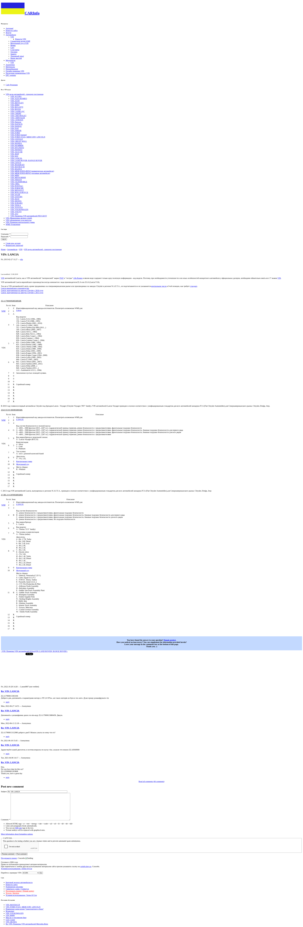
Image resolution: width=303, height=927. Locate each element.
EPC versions (11, 75)
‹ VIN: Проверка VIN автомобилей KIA (17, 651)
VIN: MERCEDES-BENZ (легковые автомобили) (30, 173)
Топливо (13, 52)
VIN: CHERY (15, 113)
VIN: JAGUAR (16, 152)
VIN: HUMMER (16, 146)
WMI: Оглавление (13, 224)
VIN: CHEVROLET (18, 116)
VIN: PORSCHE (17, 188)
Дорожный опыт (17, 56)
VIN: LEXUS (15, 163)
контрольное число (159, 286)
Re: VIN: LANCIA (10, 691)
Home (3, 249)
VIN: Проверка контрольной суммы (20, 222)
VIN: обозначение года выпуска (18, 220)
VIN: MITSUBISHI (18, 178)
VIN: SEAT (14, 199)
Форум (8, 33)
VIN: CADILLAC (17, 111)
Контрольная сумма (24, 461)
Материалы (10, 67)
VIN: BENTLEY (17, 103)
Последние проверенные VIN (18, 73)
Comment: (5, 820)
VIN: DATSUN (16, 124)
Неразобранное (12, 69)
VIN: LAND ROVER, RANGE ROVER (26, 160)
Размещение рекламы (14, 887)
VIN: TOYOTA (16, 207)
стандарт (193, 286)
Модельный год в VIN (19, 43)
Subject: (4, 792)
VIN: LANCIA (16, 158)
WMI (3, 311)
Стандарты (14, 50)
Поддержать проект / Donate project (20, 891)
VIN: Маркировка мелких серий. (19, 218)
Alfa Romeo (77, 278)
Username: (5, 234)
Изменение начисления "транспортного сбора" (25, 909)
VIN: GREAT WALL (18, 141)
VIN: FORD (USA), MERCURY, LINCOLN (27, 137)
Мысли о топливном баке (16, 918)
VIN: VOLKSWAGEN (19, 210)
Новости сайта (12, 31)
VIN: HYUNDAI (17, 148)
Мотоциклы (10, 60)
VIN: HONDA (16, 143)
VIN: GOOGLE (16, 139)
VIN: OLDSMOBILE (18, 182)
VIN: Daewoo (15, 122)
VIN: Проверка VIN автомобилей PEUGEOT (28, 216)
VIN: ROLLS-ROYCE (19, 192)
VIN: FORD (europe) (18, 135)
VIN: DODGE (16, 126)
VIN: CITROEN (16, 120)
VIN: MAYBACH (17, 167)
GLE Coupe (10, 920)
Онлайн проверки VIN (15, 71)
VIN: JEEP (14, 154)
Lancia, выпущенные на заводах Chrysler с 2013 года (22, 293)
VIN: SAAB (15, 195)
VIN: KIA (14, 156)
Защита (13, 54)
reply (7, 702)
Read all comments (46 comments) (151, 781)
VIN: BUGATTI (16, 107)
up (34, 651)
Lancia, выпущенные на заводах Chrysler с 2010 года (22, 290)
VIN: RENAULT (17, 190)
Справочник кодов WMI (20, 41)
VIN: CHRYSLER (17, 118)
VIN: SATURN (16, 197)
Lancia (18, 310)
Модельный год (22, 464)
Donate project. (170, 640)
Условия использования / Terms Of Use (16, 869)
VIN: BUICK (15, 109)
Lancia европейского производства (15, 288)
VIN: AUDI (15, 101)
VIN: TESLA (15, 205)
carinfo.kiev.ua (85, 866)
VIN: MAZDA (16, 169)
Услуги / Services (12, 893)
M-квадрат (10, 911)
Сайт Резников (12, 85)
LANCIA (20, 419)
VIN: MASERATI (17, 165)
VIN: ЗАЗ (14, 214)
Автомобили (11, 35)
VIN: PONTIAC (16, 186)
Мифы (13, 45)
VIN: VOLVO (16, 212)
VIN (12, 37)
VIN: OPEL (15, 184)
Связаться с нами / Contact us (17, 889)
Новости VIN (20, 39)
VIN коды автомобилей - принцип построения (24, 94)
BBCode (18, 828)
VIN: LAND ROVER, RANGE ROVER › (51, 651)
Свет (12, 48)
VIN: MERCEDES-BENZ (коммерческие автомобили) (32, 171)
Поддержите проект (9, 858)
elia (21, 259)
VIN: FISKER (15, 131)
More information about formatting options (17, 834)
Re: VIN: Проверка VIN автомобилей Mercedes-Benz (27, 924)
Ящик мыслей (16, 58)
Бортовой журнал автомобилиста (19, 882)
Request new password (14, 245)
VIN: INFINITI (16, 150)
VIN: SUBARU (16, 203)
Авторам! (9, 28)
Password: (5, 237)
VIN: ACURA (16, 96)
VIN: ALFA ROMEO (18, 99)
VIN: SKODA (16, 201)
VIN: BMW (15, 105)
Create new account (13, 243)
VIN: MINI (14, 175)
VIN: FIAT (14, 128)
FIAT (62, 278)
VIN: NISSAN (16, 180)
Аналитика (10, 65)
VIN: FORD (15, 133)
